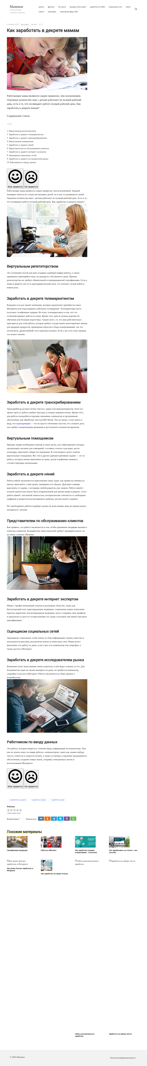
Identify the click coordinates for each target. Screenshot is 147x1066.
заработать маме (58, 800)
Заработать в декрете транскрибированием (28, 138)
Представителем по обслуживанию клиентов (29, 148)
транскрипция (23, 423)
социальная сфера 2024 (69, 12)
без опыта (62, 7)
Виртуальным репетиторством (22, 131)
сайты (128, 7)
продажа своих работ (78, 7)
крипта (41, 7)
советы (41, 12)
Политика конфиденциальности (122, 1058)
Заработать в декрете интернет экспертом (27, 152)
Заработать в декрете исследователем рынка (28, 159)
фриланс (51, 7)
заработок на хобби (97, 7)
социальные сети (115, 7)
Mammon (16, 6)
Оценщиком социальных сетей (22, 155)
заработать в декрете (18, 800)
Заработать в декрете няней (21, 145)
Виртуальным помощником (21, 141)
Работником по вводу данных (23, 162)
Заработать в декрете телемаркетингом (26, 134)
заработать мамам (39, 800)
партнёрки (52, 12)
